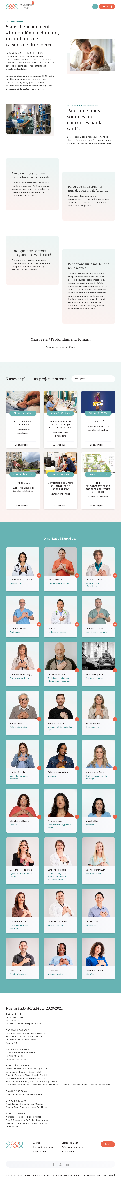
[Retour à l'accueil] (20, 6)
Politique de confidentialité (89, 1175)
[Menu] (95, 6)
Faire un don (39, 1151)
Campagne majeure (71, 1143)
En (89, 6)
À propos (38, 1143)
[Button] (23, 419)
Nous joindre (68, 1151)
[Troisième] (109, 1175)
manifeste (70, 347)
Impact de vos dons (43, 1147)
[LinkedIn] (67, 1164)
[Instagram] (60, 1164)
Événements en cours (72, 1147)
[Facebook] (53, 1164)
